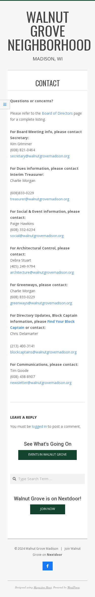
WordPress (73, 587)
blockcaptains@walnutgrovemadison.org (43, 352)
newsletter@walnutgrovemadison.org (40, 382)
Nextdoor (54, 554)
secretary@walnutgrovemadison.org (39, 156)
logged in (39, 426)
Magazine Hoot (43, 587)
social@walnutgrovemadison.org (37, 235)
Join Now (47, 509)
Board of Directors (57, 113)
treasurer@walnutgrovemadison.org (39, 199)
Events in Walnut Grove (47, 454)
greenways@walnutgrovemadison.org (41, 303)
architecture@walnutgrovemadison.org (42, 272)
